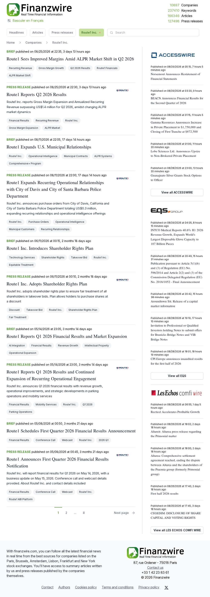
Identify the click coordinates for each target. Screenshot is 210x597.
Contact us (155, 567)
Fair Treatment (17, 317)
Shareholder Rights (52, 257)
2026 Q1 (103, 440)
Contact (47, 587)
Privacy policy (148, 587)
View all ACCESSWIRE (177, 192)
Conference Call (45, 440)
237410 (173, 10)
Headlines (16, 32)
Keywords (188, 10)
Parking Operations (20, 411)
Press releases (192, 21)
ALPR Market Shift (20, 75)
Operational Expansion (22, 352)
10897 (174, 5)
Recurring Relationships (55, 229)
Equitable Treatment (21, 264)
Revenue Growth (68, 345)
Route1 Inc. (71, 120)
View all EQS (177, 376)
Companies (189, 5)
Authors (64, 587)
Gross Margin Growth (51, 68)
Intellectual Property (97, 345)
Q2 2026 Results (80, 68)
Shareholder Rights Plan (82, 309)
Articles (186, 16)
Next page (121, 512)
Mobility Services (46, 404)
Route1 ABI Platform (21, 499)
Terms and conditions (118, 587)
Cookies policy (86, 587)
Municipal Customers (21, 229)
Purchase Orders (39, 221)
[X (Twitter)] (166, 587)
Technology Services (22, 257)
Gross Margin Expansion (23, 127)
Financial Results (19, 120)
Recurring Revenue (20, 68)
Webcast (67, 440)
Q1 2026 (87, 404)
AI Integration (17, 345)
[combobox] (153, 32)
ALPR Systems (103, 156)
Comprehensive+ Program (25, 163)
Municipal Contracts (76, 156)
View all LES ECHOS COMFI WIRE (177, 530)
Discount (14, 309)
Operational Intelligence (43, 156)
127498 (173, 21)
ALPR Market (52, 127)
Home (11, 42)
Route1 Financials (107, 68)
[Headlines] (39, 9)
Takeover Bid (79, 257)
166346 (173, 16)
